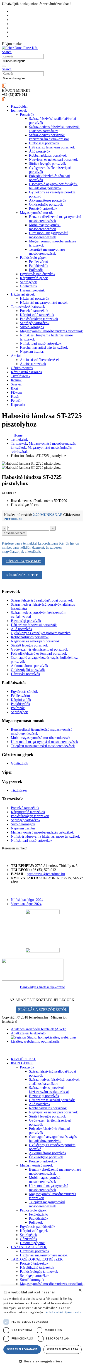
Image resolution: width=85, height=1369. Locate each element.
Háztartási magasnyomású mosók (44, 302)
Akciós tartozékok (33, 364)
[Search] (3, 66)
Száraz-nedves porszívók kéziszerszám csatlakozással (49, 137)
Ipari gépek (19, 110)
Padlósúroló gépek (33, 257)
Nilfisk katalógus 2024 (27, 900)
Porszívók (27, 114)
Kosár (17, 32)
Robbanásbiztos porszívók (48, 155)
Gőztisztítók (28, 286)
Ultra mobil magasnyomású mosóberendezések (48, 235)
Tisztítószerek (20, 376)
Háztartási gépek (23, 294)
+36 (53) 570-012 (37, 44)
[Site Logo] (20, 48)
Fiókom (18, 28)
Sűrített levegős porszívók (47, 163)
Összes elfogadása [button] (22, 1349)
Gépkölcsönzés (22, 368)
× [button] (80, 1290)
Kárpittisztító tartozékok (37, 315)
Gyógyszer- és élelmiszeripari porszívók (39, 649)
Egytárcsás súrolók (24, 691)
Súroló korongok (32, 327)
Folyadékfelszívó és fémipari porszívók (39, 653)
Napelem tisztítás (32, 351)
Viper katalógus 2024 (26, 904)
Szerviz (16, 384)
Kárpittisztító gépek (34, 278)
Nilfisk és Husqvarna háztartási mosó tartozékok (45, 836)
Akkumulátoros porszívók (47, 200)
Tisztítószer (19, 790)
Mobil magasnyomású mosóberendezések (45, 227)
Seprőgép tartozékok (34, 323)
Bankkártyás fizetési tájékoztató (42, 987)
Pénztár (18, 36)
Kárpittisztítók (21, 700)
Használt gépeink (32, 290)
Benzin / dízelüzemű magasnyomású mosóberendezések (55, 219)
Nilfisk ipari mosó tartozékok (40, 343)
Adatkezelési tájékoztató (28, 1033)
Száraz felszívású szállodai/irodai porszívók (42, 600)
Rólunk (18, 15)
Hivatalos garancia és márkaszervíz (38, 20)
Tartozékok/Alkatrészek (28, 306)
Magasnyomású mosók (36, 213)
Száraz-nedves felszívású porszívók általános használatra (54, 129)
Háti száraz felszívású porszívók (52, 147)
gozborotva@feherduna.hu (46, 874)
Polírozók (36, 270)
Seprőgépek (28, 282)
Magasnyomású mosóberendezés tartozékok (51, 331)
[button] (7, 52)
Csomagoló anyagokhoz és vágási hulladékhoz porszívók (53, 186)
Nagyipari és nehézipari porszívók (53, 159)
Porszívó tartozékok (43, 208)
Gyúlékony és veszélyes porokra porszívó (40, 633)
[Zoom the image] (42, 970)
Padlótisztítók (38, 266)
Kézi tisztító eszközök (26, 372)
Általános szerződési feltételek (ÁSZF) (38, 1029)
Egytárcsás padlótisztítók (37, 274)
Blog (16, 24)
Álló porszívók (39, 151)
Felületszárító (38, 262)
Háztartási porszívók (34, 298)
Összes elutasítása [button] (62, 1349)
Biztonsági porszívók (44, 143)
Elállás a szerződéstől (42, 1009)
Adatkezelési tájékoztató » (63, 1312)
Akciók (16, 356)
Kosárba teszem (14, 533)
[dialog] (42, 1327)
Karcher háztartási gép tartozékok (44, 347)
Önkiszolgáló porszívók (46, 204)
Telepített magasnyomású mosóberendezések (47, 251)
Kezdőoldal (21, 11)
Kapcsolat (18, 405)
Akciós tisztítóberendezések (40, 360)
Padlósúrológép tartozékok (39, 319)
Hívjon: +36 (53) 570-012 (23, 561)
